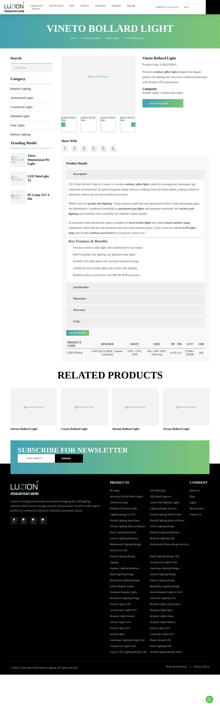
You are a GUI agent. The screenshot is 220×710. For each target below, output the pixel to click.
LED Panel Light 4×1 (161, 496)
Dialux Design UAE (160, 640)
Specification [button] (81, 287)
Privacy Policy (202, 666)
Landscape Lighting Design (164, 568)
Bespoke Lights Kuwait (122, 616)
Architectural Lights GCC (123, 610)
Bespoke (116, 5)
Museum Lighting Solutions (164, 532)
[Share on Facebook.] (65, 148)
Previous (63, 124)
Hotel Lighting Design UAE (164, 556)
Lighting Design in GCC (123, 514)
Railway (85, 5)
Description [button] (80, 174)
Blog (192, 496)
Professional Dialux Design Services (169, 544)
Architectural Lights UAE (163, 562)
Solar (72, 5)
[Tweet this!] (84, 148)
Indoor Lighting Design (162, 580)
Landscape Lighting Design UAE (127, 640)
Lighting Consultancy (167, 7)
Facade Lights (117, 634)
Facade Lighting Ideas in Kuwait (167, 520)
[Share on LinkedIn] (94, 148)
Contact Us (195, 514)
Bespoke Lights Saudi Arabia (165, 604)
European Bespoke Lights (123, 592)
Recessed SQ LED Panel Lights (126, 496)
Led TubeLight (158, 490)
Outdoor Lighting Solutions (124, 568)
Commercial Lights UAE (123, 646)
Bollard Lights (112, 38)
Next (133, 124)
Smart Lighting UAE (161, 646)
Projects (36, 8)
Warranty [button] (79, 309)
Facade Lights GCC (120, 628)
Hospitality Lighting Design (165, 586)
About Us (195, 490)
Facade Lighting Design (122, 556)
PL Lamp (114, 490)
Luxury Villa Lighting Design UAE (128, 651)
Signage (131, 5)
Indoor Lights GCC (160, 628)
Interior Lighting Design (163, 574)
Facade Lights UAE (120, 604)
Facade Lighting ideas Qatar (125, 520)
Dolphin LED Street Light (123, 508)
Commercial (36, 5)
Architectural (56, 5)
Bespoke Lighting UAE (162, 538)
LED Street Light (119, 502)
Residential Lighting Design (125, 580)
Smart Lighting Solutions (123, 532)
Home (73, 38)
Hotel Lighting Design (122, 574)
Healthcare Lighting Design (124, 598)
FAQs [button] (76, 321)
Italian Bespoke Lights (122, 586)
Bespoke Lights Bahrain (162, 622)
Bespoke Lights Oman (161, 616)
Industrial (100, 5)
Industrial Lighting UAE (163, 598)
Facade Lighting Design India (165, 651)
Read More (77, 332)
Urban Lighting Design (162, 526)
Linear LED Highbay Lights (164, 502)
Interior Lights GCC (120, 622)
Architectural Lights (91, 38)
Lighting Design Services (163, 508)
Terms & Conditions (176, 666)
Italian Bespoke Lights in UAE (166, 592)
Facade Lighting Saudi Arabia (165, 514)
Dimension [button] (79, 298)
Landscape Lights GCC (162, 634)
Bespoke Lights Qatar (161, 610)
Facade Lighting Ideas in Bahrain (127, 526)
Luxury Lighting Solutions (124, 538)
